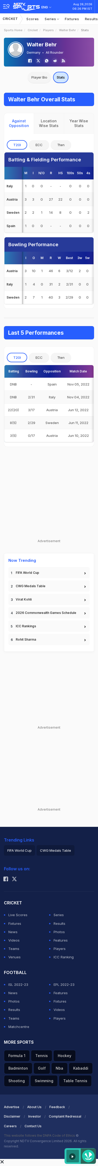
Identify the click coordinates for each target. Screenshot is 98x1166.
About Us (34, 1107)
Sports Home (13, 30)
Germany (34, 52)
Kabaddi (80, 1068)
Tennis (41, 1055)
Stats (61, 77)
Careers (10, 1126)
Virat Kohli (24, 599)
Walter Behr (67, 30)
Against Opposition (19, 123)
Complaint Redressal (65, 1116)
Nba (59, 1068)
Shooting (16, 1081)
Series (51, 19)
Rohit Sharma (26, 639)
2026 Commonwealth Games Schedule (46, 613)
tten (61, 145)
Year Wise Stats (79, 123)
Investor (34, 1116)
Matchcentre (18, 1027)
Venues (14, 957)
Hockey (64, 1055)
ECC (39, 145)
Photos (59, 932)
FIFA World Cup (27, 573)
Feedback (57, 1107)
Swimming (44, 1081)
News (13, 932)
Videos (14, 940)
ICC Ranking (64, 957)
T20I (17, 145)
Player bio (39, 77)
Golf (42, 1068)
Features (61, 940)
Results (59, 923)
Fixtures (72, 19)
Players (48, 30)
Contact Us (33, 1126)
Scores (32, 19)
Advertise (11, 1107)
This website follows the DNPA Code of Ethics (40, 1135)
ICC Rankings (26, 626)
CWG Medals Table (30, 586)
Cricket (10, 19)
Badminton (18, 1068)
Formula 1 (16, 1055)
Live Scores (17, 915)
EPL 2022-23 (64, 984)
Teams (13, 949)
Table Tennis (75, 1081)
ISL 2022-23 (18, 984)
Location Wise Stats (49, 123)
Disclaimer (12, 1116)
